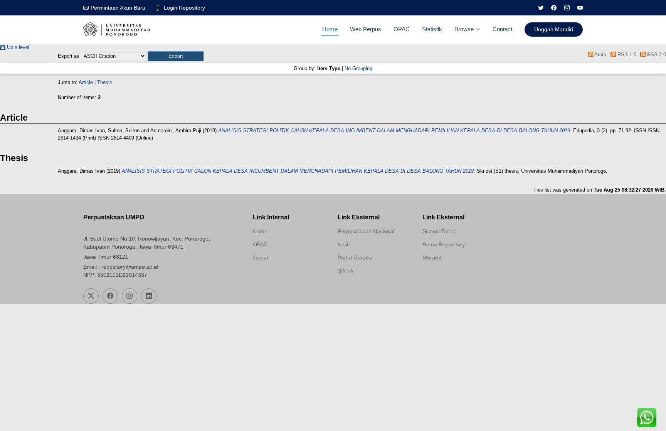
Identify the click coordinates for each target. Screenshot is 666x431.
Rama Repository (443, 244)
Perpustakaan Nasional (366, 231)
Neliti (344, 244)
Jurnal (260, 257)
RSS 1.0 (626, 54)
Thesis (104, 82)
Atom (599, 54)
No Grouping (358, 68)
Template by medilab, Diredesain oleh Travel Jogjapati (280, 276)
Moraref (432, 257)
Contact (502, 29)
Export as (68, 56)
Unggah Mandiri (553, 29)
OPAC (402, 29)
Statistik (432, 29)
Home (330, 29)
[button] (176, 56)
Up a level (17, 47)
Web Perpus (365, 29)
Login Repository (184, 8)
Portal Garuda (355, 257)
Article (86, 82)
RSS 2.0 (656, 54)
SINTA (345, 270)
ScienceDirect (439, 231)
